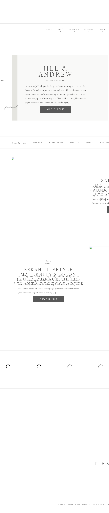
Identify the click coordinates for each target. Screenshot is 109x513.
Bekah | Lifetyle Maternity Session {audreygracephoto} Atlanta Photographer (48, 276)
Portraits (48, 263)
